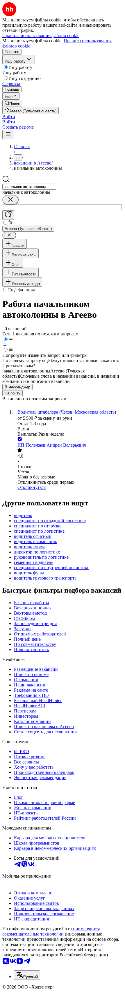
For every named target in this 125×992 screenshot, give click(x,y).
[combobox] (29, 187)
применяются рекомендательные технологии (51, 931)
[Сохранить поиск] (8, 215)
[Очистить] (10, 199)
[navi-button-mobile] (8, 134)
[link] (12, 103)
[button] (8, 116)
